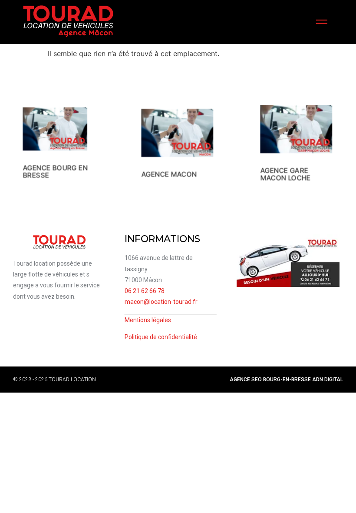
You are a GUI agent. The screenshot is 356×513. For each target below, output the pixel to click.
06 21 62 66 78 (145, 290)
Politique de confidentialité (161, 336)
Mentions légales (148, 319)
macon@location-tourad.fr (161, 301)
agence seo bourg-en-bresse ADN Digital (286, 379)
